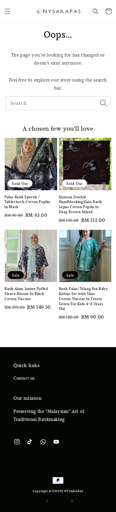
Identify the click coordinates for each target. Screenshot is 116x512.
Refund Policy (84, 500)
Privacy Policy (59, 500)
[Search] (103, 103)
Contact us (24, 378)
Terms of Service (33, 500)
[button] (7, 11)
